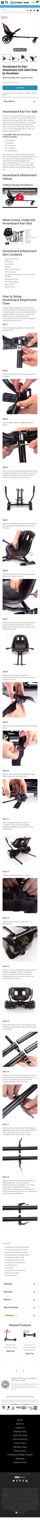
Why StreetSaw (11, 1307)
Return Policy (20, 1443)
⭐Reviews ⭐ (10, 1315)
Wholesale (20, 1458)
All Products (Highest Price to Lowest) (17, 12)
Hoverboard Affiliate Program (20, 1454)
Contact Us (20, 1427)
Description (9, 101)
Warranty (8, 1291)
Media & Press (20, 1462)
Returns (7, 1299)
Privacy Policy (20, 1451)
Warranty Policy (20, 1447)
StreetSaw (17, 1474)
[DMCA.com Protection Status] (20, 1477)
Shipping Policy (20, 1431)
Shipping (8, 1283)
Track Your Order (20, 1435)
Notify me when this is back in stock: (18, 78)
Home (3, 10)
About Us (20, 1424)
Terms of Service (20, 1439)
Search (20, 1420)
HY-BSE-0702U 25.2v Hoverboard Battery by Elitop (29, 1347)
